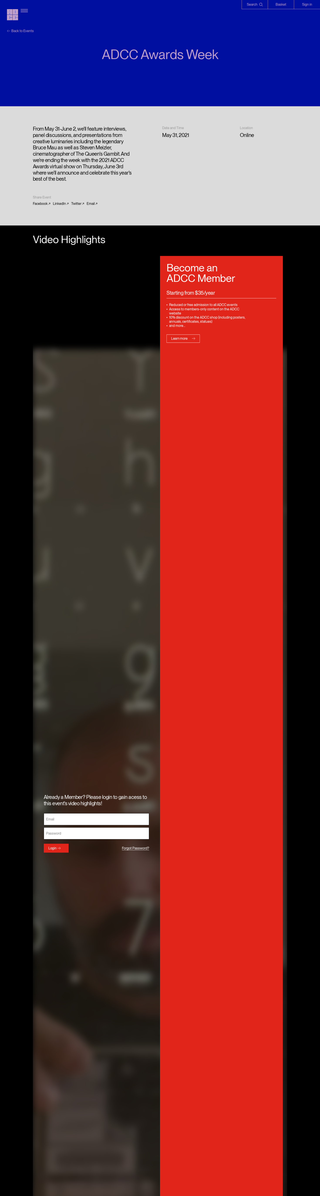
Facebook (40, 204)
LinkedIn (59, 204)
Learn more (179, 338)
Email (91, 204)
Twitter (76, 204)
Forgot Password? (135, 848)
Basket (281, 4)
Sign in (307, 4)
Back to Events (22, 31)
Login (52, 848)
